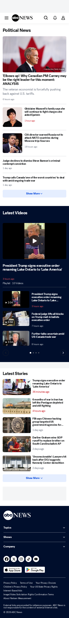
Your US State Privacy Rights (44, 587)
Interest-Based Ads (12, 590)
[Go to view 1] (30, 353)
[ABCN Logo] (22, 18)
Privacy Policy (10, 583)
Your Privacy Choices (46, 583)
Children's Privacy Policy (15, 587)
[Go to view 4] (38, 352)
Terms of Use (26, 583)
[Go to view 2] (33, 352)
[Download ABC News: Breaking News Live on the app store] (12, 570)
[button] (6, 17)
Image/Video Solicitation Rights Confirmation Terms (28, 594)
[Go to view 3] (36, 352)
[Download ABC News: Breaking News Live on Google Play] (35, 570)
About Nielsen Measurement (17, 598)
